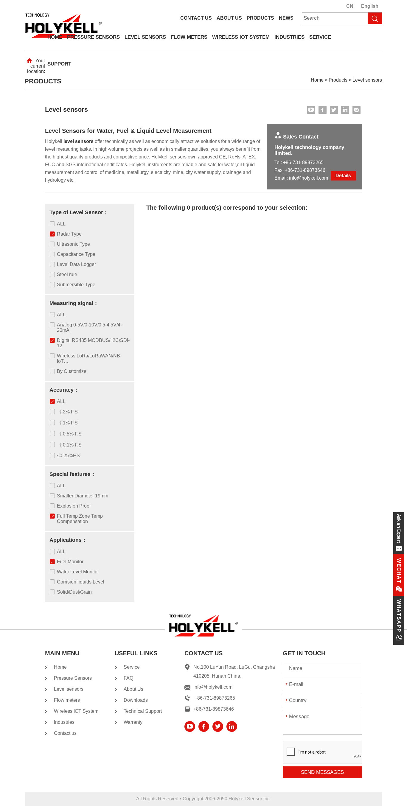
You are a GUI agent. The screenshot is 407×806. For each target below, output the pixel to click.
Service (320, 37)
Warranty (133, 722)
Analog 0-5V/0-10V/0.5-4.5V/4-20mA (89, 327)
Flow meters (189, 37)
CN (349, 6)
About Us (229, 18)
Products (260, 18)
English (369, 6)
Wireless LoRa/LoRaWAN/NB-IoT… (89, 358)
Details (343, 175)
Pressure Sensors (93, 37)
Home (54, 37)
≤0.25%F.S (68, 455)
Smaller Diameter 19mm (82, 495)
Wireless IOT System (241, 37)
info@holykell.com (308, 178)
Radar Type (69, 233)
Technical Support (143, 711)
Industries (289, 37)
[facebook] (323, 110)
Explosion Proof (74, 505)
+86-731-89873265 (303, 162)
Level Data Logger (76, 264)
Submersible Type (76, 284)
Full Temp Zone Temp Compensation (80, 519)
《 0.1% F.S (69, 444)
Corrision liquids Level (80, 581)
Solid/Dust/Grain (74, 592)
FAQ (128, 678)
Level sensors (145, 37)
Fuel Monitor (70, 561)
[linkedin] (345, 110)
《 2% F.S (67, 411)
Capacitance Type (76, 254)
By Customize (71, 371)
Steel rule (67, 274)
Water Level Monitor (78, 571)
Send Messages (322, 772)
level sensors (78, 141)
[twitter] (334, 110)
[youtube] (311, 110)
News (286, 18)
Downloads (136, 700)
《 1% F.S (67, 422)
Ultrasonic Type (73, 244)
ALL (61, 223)
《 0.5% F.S (69, 433)
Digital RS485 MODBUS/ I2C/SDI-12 (93, 343)
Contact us (196, 18)
